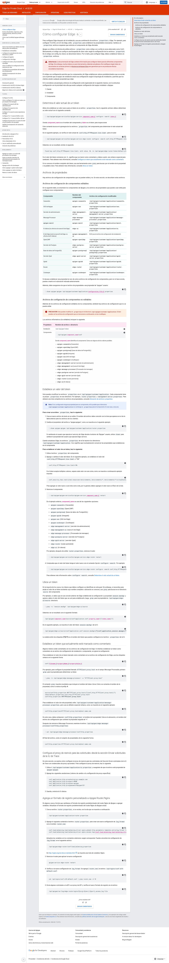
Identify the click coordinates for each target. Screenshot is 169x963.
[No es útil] (124, 29)
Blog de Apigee (127, 940)
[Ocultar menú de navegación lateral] (24, 959)
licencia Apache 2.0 (50, 916)
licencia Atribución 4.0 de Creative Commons (95, 914)
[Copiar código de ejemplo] (125, 114)
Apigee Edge (21, 2)
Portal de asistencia (81, 943)
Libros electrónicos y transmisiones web (41, 943)
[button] (13, 51)
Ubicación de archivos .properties (101, 399)
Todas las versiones (9, 12)
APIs (83, 2)
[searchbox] (13, 18)
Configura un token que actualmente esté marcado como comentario (100, 159)
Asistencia (84, 12)
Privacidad (32, 959)
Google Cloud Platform (85, 951)
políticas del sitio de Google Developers (93, 916)
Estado (77, 940)
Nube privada (34, 2)
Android (53, 951)
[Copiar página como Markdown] (77, 34)
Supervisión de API (63, 2)
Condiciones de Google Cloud (60, 959)
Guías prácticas (69, 12)
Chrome (61, 951)
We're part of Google (35, 933)
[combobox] (133, 2)
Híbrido (48, 2)
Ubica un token (88, 166)
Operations (55, 12)
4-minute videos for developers (132, 936)
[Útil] (121, 29)
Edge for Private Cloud (12, 8)
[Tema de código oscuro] (123, 114)
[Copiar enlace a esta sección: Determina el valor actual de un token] (81, 103)
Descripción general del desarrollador (133, 933)
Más (110, 2)
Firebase (71, 951)
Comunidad (79, 933)
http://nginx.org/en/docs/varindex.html (62, 853)
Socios (31, 940)
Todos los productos (101, 951)
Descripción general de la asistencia (86, 936)
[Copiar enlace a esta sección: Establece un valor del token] (72, 389)
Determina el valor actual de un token (106, 575)
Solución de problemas (97, 2)
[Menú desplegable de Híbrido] (52, 2)
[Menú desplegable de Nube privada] (40, 2)
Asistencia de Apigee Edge (80, 66)
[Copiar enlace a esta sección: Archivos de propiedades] (69, 173)
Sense (76, 2)
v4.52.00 (28, 8)
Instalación (26, 12)
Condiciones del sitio (43, 959)
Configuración (40, 12)
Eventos (31, 936)
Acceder (164, 2)
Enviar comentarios (117, 34)
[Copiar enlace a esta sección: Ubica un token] (59, 582)
